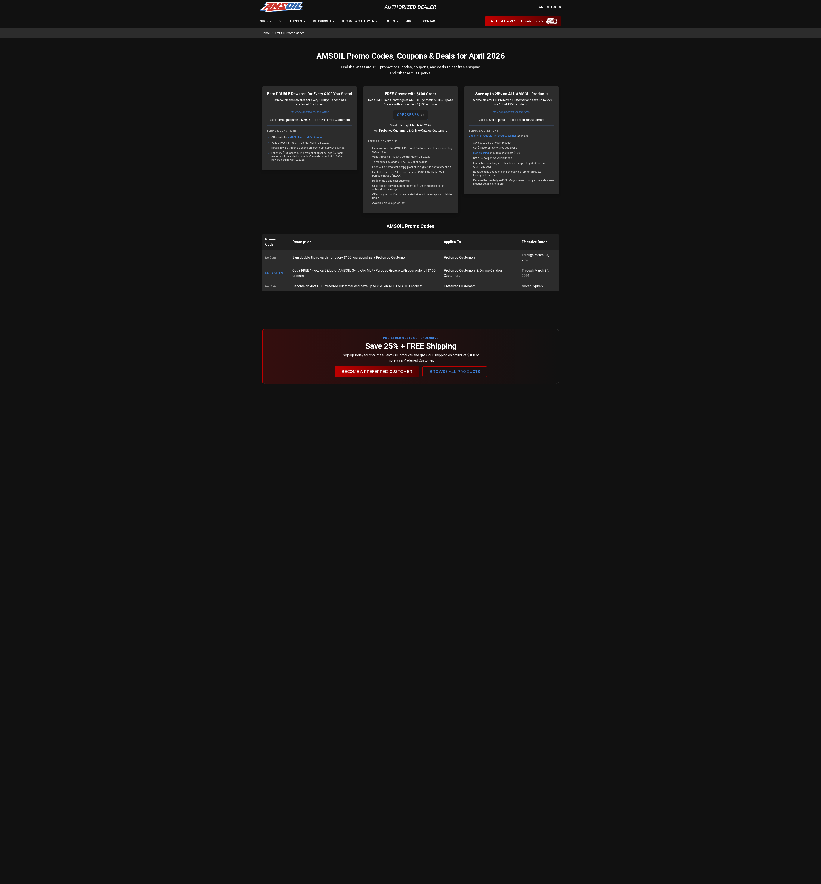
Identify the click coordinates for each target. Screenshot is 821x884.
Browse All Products (455, 371)
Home (266, 33)
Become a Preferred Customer (376, 371)
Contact (430, 21)
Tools (390, 21)
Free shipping (481, 152)
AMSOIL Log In (550, 7)
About (411, 21)
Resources (322, 21)
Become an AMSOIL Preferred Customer (492, 135)
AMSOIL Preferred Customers (305, 137)
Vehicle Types (290, 21)
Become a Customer (358, 21)
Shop (264, 21)
